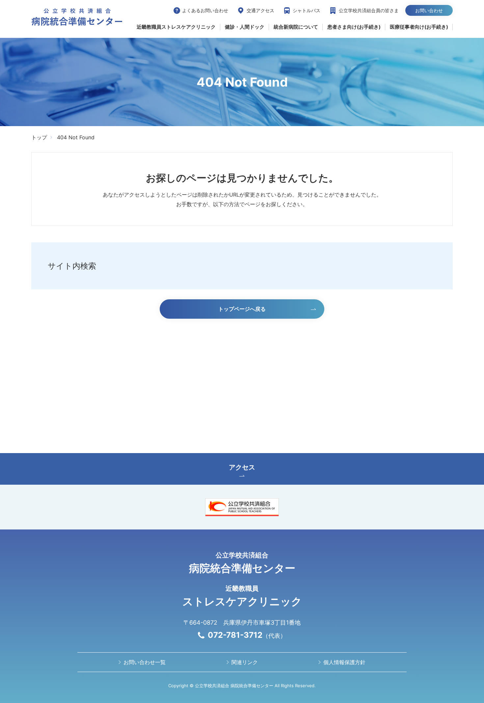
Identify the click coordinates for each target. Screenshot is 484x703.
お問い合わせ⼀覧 (144, 662)
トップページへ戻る (242, 309)
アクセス (242, 467)
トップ (39, 137)
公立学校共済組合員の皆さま (369, 10)
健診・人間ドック (244, 27)
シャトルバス (306, 10)
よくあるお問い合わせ (205, 10)
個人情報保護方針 (344, 662)
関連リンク (244, 662)
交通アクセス (260, 10)
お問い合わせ (429, 10)
